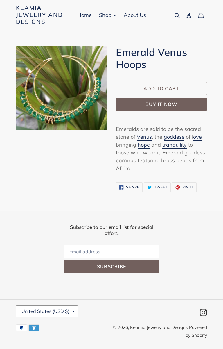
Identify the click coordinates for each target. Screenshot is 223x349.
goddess (174, 136)
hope (144, 144)
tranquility (174, 144)
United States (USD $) (45, 311)
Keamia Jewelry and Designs (39, 14)
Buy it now (161, 104)
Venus (144, 136)
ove (197, 136)
